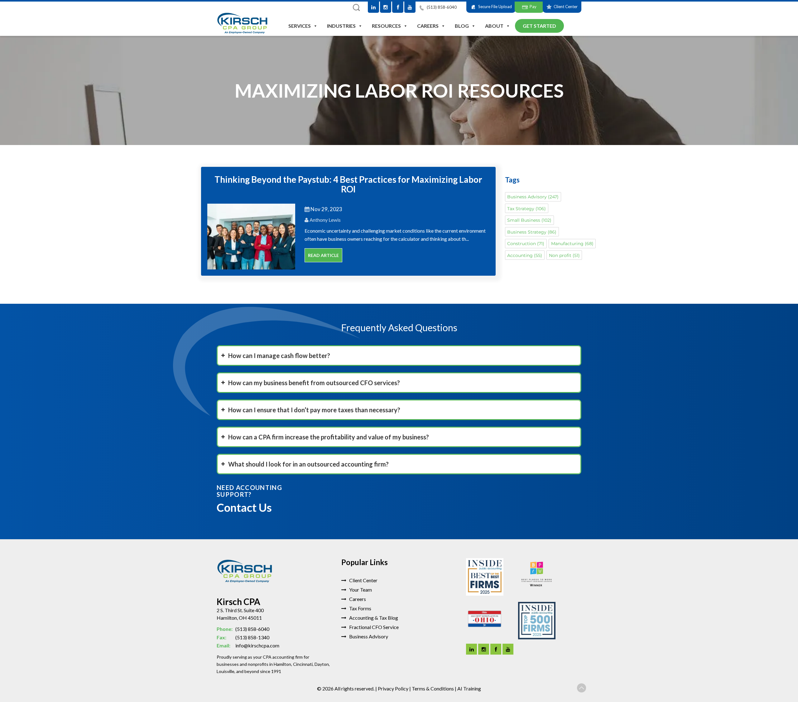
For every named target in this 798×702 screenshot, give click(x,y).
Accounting (524, 255)
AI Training (469, 688)
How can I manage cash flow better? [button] (279, 355)
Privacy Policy (393, 688)
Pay (533, 6)
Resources (386, 26)
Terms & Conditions (433, 688)
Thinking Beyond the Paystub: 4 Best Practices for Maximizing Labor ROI (348, 184)
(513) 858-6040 (441, 7)
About (494, 26)
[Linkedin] (471, 649)
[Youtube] (410, 7)
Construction (525, 243)
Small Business (529, 220)
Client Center (566, 6)
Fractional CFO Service (373, 627)
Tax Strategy (526, 208)
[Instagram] (385, 7)
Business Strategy (531, 232)
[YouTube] (507, 649)
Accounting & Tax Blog (373, 618)
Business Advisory (533, 197)
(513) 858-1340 (243, 637)
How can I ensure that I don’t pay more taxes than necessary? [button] (314, 410)
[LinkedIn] (373, 7)
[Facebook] (397, 7)
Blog (462, 26)
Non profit (564, 255)
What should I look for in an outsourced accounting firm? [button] (308, 464)
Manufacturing (572, 243)
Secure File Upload (495, 6)
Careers (428, 26)
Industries (341, 26)
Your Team (360, 590)
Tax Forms (359, 608)
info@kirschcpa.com (248, 645)
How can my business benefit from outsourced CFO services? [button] (314, 382)
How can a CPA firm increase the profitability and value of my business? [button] (328, 437)
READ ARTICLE (323, 255)
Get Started (539, 26)
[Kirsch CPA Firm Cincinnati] (242, 24)
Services (299, 26)
